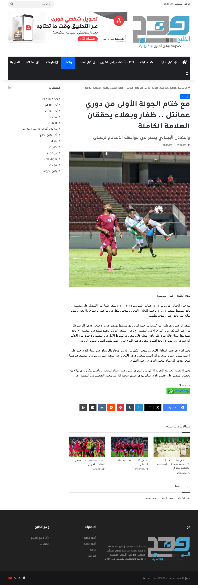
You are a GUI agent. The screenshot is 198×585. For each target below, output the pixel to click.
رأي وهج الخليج (48, 135)
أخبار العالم (86, 62)
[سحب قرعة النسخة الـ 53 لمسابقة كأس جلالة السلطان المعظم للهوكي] (172, 447)
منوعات (50, 62)
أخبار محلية (167, 62)
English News (50, 99)
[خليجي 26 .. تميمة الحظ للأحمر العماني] (129, 447)
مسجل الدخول (167, 498)
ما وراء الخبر (51, 159)
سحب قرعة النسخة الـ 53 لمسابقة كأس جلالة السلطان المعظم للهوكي (173, 464)
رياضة (69, 62)
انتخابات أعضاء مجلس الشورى (117, 62)
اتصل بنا (15, 62)
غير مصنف (52, 153)
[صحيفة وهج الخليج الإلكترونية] (161, 32)
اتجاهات (53, 117)
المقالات (31, 62)
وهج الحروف (50, 171)
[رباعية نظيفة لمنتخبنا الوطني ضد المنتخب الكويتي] (87, 447)
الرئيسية (183, 87)
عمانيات (144, 62)
